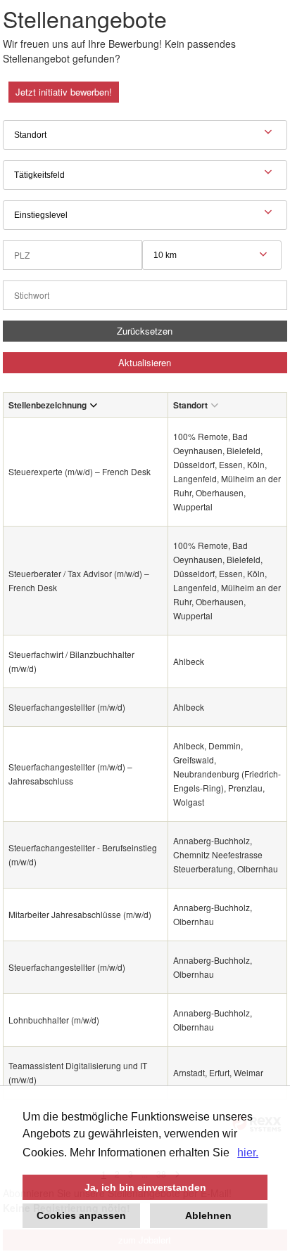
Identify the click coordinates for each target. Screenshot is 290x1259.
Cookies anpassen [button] (81, 1215)
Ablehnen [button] (208, 1215)
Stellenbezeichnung (47, 405)
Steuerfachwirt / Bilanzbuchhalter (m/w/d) (71, 661)
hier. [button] (247, 1152)
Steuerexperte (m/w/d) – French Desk (79, 471)
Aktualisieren (144, 362)
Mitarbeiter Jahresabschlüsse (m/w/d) (79, 914)
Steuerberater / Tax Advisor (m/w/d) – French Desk (78, 580)
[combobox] (212, 255)
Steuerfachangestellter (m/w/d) (66, 707)
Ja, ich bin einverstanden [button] (145, 1187)
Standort (190, 405)
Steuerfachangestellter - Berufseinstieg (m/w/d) (82, 854)
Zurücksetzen (144, 330)
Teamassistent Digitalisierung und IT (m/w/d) (77, 1072)
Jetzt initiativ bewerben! (63, 91)
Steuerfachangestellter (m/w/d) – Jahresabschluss (70, 774)
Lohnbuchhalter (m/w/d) (53, 1020)
